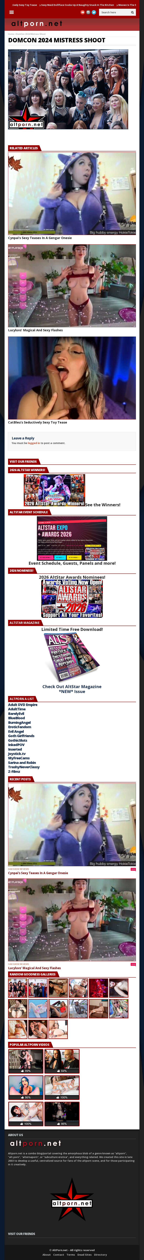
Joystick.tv (16, 753)
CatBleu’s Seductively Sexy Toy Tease (37, 422)
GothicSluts (17, 740)
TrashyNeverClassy (24, 767)
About (46, 1254)
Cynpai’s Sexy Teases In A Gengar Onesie (40, 238)
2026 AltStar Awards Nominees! (72, 577)
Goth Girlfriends (21, 735)
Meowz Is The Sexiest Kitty (88, 4)
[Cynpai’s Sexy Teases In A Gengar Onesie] (72, 193)
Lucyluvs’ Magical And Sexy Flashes (35, 330)
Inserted (15, 749)
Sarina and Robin (22, 762)
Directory (100, 1254)
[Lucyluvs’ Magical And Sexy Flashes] (72, 285)
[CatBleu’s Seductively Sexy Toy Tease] (72, 378)
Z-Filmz (14, 771)
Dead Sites (84, 1254)
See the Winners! (102, 504)
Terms (71, 1254)
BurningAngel (19, 722)
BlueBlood (16, 718)
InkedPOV (16, 744)
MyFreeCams (19, 758)
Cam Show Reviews (18, 869)
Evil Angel (16, 731)
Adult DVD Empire (22, 704)
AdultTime (16, 709)
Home (11, 34)
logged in (34, 443)
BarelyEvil (16, 713)
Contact (58, 1254)
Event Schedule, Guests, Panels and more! (72, 563)
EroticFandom (19, 726)
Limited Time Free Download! (72, 629)
